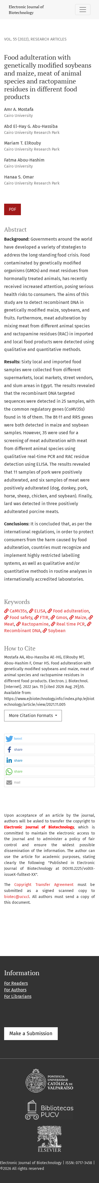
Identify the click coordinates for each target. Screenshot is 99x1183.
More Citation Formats (31, 715)
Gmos (61, 617)
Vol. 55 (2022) (16, 39)
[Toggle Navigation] (82, 9)
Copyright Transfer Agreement (43, 884)
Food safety (20, 617)
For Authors (15, 989)
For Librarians (17, 996)
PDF (12, 209)
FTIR (43, 617)
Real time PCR (70, 624)
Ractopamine (35, 624)
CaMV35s (18, 611)
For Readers (16, 983)
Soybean (56, 630)
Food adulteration (70, 611)
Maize (80, 617)
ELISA (39, 611)
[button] (49, 739)
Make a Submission (31, 1034)
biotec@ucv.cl (16, 896)
